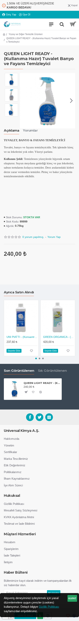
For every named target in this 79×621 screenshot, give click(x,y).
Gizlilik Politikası (49, 606)
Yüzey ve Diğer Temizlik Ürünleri (26, 34)
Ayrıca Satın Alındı (19, 292)
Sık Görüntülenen (52, 371)
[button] (24, 101)
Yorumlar (30, 130)
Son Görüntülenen (19, 371)
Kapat (72, 598)
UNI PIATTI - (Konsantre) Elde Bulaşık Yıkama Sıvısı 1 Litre (22, 336)
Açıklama (11, 130)
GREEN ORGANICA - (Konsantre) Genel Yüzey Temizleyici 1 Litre (58, 336)
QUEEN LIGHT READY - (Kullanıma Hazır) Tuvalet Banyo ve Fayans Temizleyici (42, 382)
